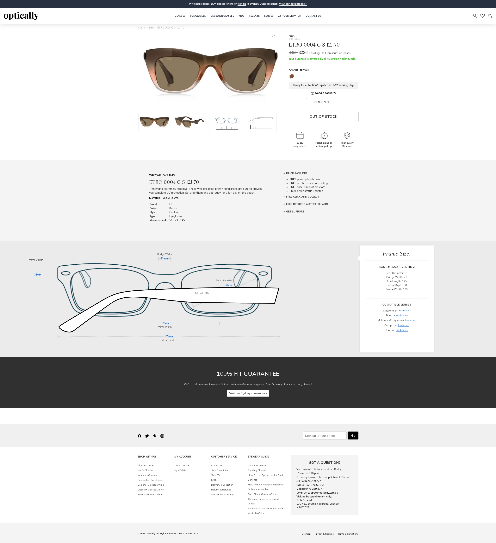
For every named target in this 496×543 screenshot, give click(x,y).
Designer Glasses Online (151, 484)
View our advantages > (293, 3)
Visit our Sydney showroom (247, 393)
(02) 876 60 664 (315, 484)
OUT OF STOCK (324, 116)
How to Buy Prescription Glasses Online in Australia (265, 487)
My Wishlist (180, 470)
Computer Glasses (258, 465)
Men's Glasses (145, 470)
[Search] (475, 16)
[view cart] (490, 16)
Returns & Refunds (221, 489)
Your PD (215, 475)
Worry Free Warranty (222, 494)
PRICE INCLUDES (296, 173)
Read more (404, 311)
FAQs (214, 479)
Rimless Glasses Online (150, 494)
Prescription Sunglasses (150, 479)
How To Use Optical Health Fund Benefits (265, 477)
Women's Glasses (147, 475)
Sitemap (306, 533)
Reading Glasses (257, 470)
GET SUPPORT (295, 211)
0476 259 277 (312, 481)
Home (141, 27)
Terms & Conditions (348, 533)
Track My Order (182, 465)
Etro (151, 27)
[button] (241, 16)
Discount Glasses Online (151, 489)
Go (353, 435)
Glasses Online (146, 465)
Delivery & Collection (222, 484)
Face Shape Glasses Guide (262, 494)
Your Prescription (220, 470)
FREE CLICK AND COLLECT (302, 196)
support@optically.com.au (323, 492)
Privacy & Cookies (324, 533)
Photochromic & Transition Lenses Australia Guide (266, 511)
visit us (242, 3)
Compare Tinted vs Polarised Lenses (263, 501)
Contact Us (217, 465)
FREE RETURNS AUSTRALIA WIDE (307, 204)
